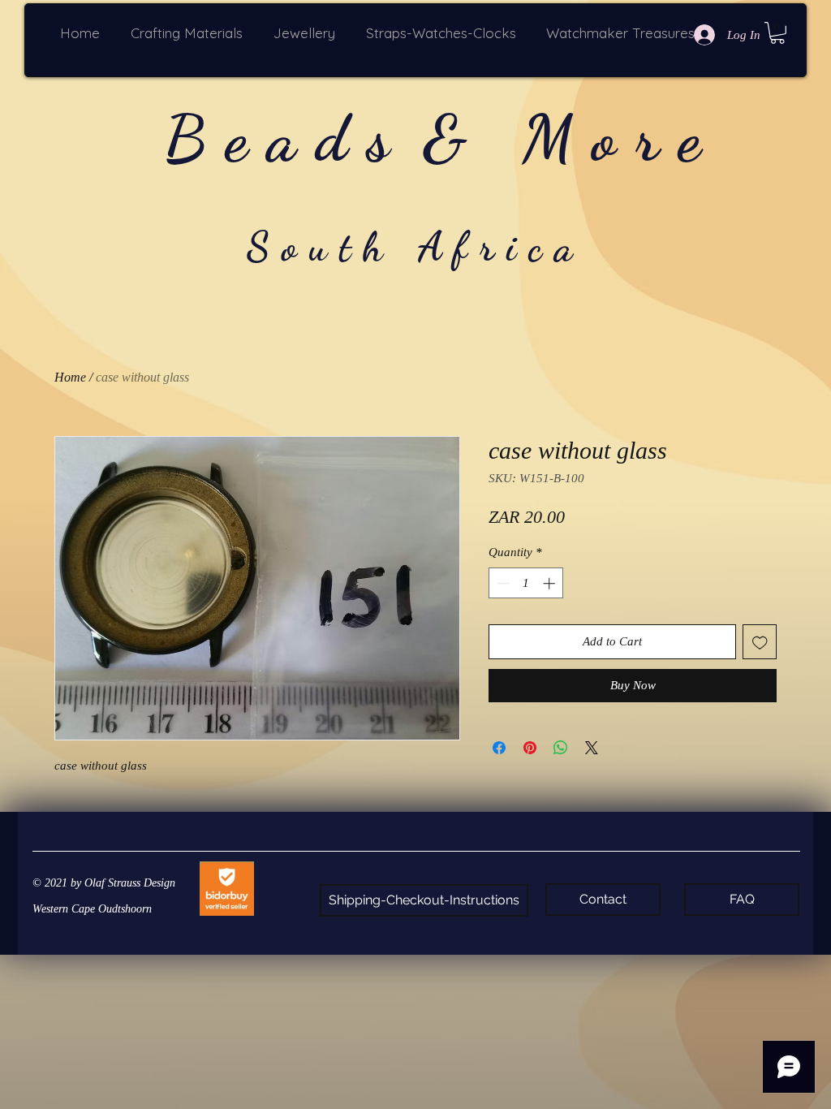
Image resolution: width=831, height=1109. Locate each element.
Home (70, 377)
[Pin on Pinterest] (530, 747)
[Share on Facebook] (499, 747)
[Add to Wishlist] (760, 641)
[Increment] (551, 583)
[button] (189, 32)
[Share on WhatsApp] (561, 747)
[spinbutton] (526, 583)
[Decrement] (502, 583)
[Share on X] (591, 747)
